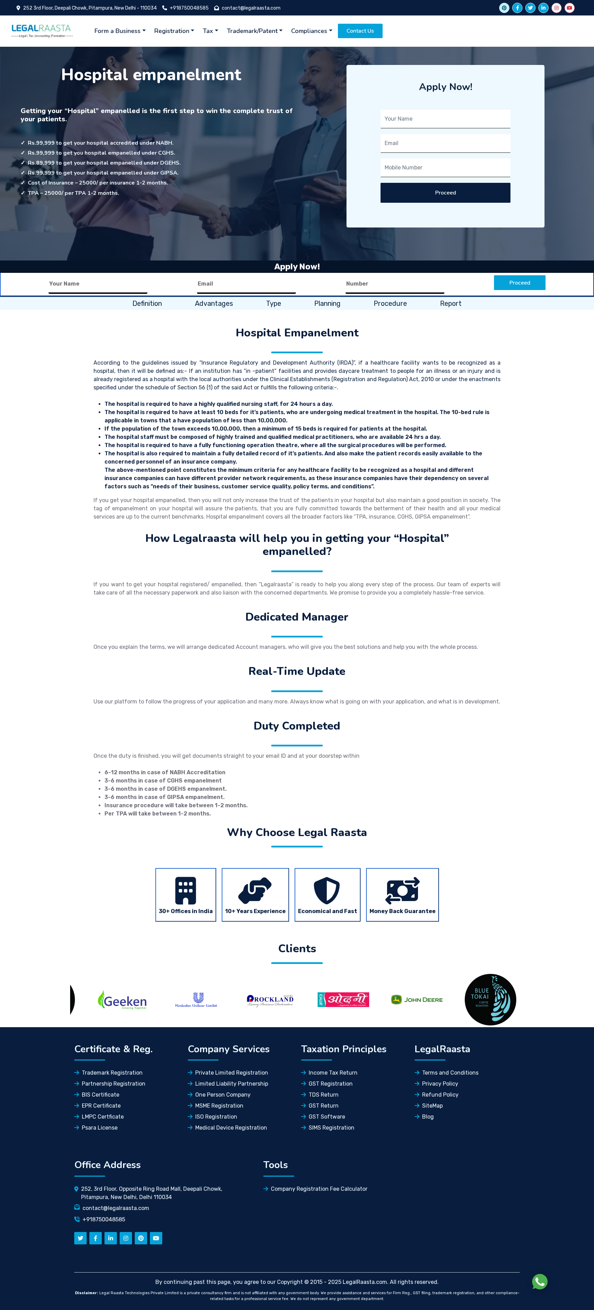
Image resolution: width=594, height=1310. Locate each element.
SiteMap (432, 1105)
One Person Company (223, 1094)
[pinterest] (141, 1238)
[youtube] (569, 8)
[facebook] (517, 8)
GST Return (324, 1105)
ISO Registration (216, 1116)
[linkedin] (543, 8)
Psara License (100, 1127)
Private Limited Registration (231, 1072)
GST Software (327, 1116)
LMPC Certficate (103, 1116)
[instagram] (556, 8)
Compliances (309, 31)
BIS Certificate (100, 1094)
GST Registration (331, 1083)
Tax (208, 31)
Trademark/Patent (252, 31)
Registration (171, 31)
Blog (428, 1116)
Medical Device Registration (231, 1127)
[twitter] (530, 8)
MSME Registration (219, 1105)
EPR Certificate (101, 1105)
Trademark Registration (112, 1072)
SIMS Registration (331, 1127)
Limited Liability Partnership (231, 1083)
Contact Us (360, 31)
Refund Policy (440, 1094)
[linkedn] (110, 1238)
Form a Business (118, 31)
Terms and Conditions (450, 1072)
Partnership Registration (113, 1083)
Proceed (445, 193)
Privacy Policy (440, 1083)
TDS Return (324, 1094)
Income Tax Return (333, 1072)
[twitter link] (504, 8)
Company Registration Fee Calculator (319, 1189)
